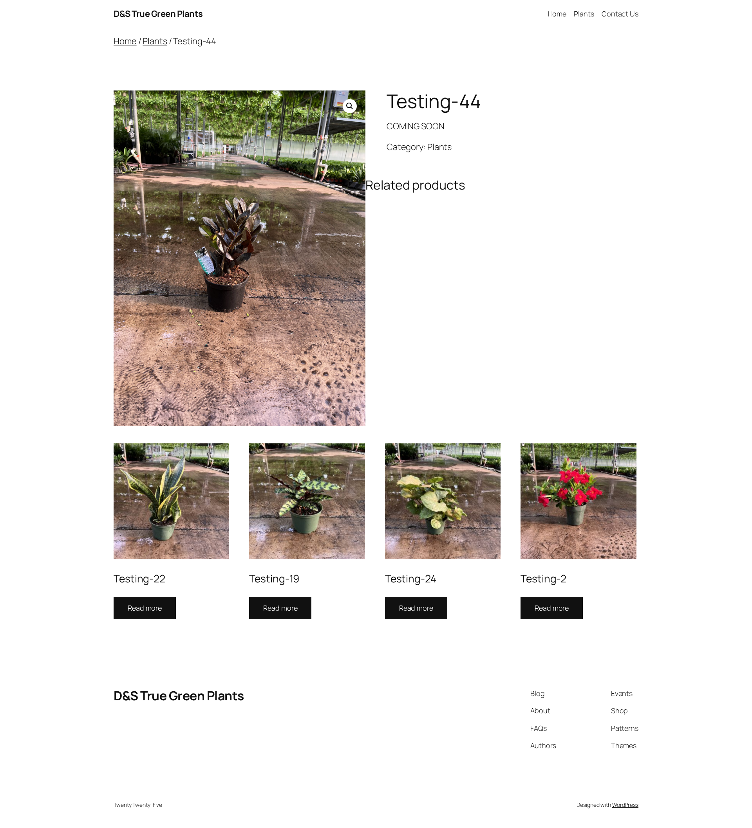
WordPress (625, 804)
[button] (350, 106)
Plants (155, 41)
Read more (145, 608)
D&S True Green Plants (158, 14)
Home (125, 41)
